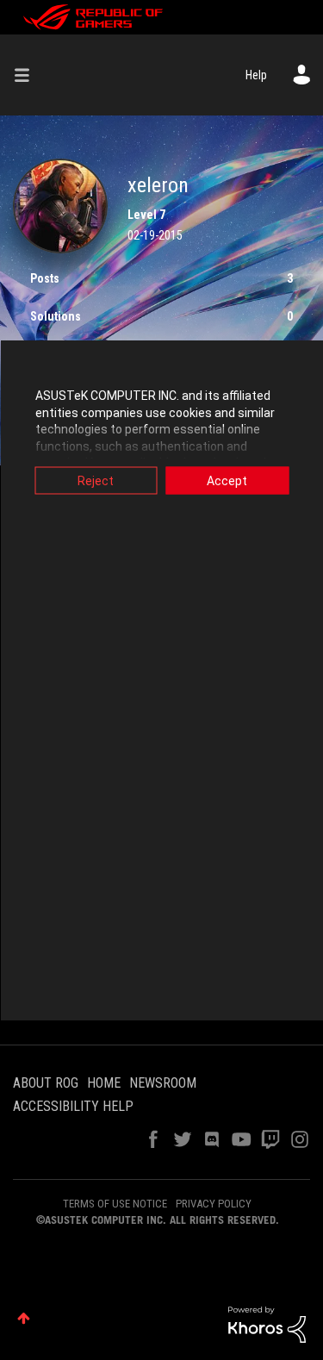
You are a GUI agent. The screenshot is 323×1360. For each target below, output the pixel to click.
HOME (104, 1083)
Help (256, 75)
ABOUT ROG (45, 1083)
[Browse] (28, 75)
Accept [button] (227, 481)
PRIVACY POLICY (214, 1203)
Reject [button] (96, 481)
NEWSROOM (162, 1083)
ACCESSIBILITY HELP (73, 1106)
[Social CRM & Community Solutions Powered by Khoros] (267, 1324)
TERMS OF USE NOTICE (115, 1203)
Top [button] (23, 1318)
